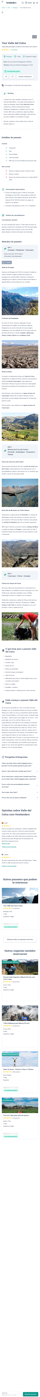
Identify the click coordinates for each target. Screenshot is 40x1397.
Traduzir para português (9, 847)
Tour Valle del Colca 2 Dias (13, 906)
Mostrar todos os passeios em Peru (20, 939)
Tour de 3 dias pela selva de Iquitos (16, 1115)
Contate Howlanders (25, 76)
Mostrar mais (6, 843)
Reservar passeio (30, 1394)
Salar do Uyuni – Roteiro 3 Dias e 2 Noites (18, 1069)
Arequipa (9, 56)
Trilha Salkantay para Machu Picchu (16, 1023)
